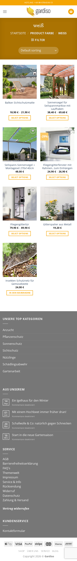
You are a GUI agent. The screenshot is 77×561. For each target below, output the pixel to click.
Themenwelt (11, 473)
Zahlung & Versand (15, 500)
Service (45, 551)
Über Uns (32, 551)
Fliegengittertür (19, 224)
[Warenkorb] (71, 12)
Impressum (10, 477)
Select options (19, 117)
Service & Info (12, 482)
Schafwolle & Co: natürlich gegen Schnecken (41, 423)
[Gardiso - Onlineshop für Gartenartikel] (38, 11)
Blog (55, 551)
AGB (5, 459)
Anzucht (8, 330)
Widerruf (9, 491)
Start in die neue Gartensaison (32, 435)
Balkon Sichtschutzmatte (20, 102)
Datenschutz (11, 496)
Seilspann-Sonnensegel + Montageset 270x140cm (20, 166)
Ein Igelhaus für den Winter (30, 400)
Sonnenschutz (12, 344)
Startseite (18, 33)
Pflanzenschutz (13, 337)
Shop (21, 551)
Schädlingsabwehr (15, 364)
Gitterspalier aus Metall (57, 224)
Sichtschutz (10, 350)
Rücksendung (12, 486)
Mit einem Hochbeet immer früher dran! (39, 412)
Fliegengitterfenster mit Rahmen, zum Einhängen (57, 166)
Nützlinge (9, 357)
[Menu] (5, 11)
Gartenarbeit (11, 371)
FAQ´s (6, 468)
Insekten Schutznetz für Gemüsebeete (20, 282)
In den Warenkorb (19, 292)
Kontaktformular (14, 531)
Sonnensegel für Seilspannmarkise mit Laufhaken (57, 105)
